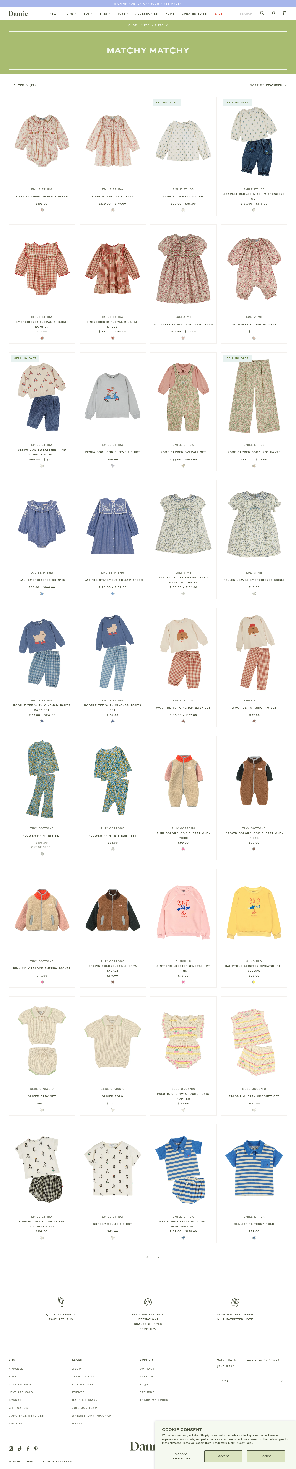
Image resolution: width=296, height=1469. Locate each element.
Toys (121, 13)
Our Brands (82, 1384)
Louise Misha (41, 572)
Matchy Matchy (154, 25)
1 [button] (137, 1256)
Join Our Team (85, 1407)
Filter (25, 85)
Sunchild (183, 961)
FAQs (144, 1384)
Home (169, 13)
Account (147, 1376)
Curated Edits (194, 13)
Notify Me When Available (42, 819)
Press (77, 1423)
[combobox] (249, 13)
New (53, 13)
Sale (218, 13)
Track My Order (154, 1400)
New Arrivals (21, 1392)
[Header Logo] (18, 13)
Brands (15, 1400)
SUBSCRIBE (280, 1380)
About (77, 1368)
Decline (266, 1456)
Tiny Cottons (42, 828)
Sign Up (120, 3)
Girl (70, 13)
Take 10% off (83, 1376)
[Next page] (158, 1257)
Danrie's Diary (85, 1400)
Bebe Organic (42, 1088)
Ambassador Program (92, 1415)
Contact (147, 1368)
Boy (86, 13)
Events (78, 1392)
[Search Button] (262, 13)
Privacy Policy (244, 1442)
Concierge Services (26, 1415)
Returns (147, 1392)
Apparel (16, 1368)
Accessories (146, 13)
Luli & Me (183, 317)
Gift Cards (18, 1407)
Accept (223, 1456)
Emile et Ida (41, 189)
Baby (103, 13)
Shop (132, 25)
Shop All (16, 1423)
